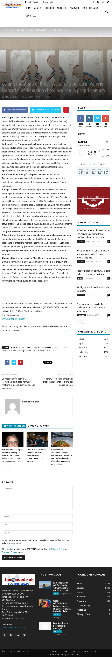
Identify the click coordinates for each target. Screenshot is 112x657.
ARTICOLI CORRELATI (14, 426)
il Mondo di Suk (11, 97)
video (55, 351)
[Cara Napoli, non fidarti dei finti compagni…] (45, 626)
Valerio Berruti (44, 351)
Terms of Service (10, 552)
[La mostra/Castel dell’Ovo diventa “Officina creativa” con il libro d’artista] (45, 585)
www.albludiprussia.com (13, 318)
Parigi (21, 351)
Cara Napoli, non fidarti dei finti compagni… (60, 626)
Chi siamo (93, 8)
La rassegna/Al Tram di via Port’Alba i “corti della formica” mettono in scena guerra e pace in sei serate (18, 383)
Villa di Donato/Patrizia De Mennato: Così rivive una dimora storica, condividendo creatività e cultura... (93, 234)
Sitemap (94, 651)
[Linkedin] (103, 2)
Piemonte (31, 351)
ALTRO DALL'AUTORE (38, 426)
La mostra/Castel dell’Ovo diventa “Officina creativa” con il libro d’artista (61, 586)
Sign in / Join (48, 2)
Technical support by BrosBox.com (63, 654)
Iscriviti (106, 116)
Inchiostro (61, 8)
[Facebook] (93, 2)
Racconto (83, 356)
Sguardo (38, 8)
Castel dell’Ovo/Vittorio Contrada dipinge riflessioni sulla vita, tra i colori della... (62, 606)
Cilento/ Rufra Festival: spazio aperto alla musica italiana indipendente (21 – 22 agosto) (36, 455)
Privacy (85, 651)
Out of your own (9, 351)
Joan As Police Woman (42, 347)
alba (28, 347)
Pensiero (49, 8)
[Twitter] (108, 2)
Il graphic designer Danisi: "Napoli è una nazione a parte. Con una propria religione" (93, 254)
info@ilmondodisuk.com (13, 627)
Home (28, 8)
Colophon (75, 651)
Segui (89, 116)
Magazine (74, 8)
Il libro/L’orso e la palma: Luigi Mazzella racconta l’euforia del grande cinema (58, 381)
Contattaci (31, 15)
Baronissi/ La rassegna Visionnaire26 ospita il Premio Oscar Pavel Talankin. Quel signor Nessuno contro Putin (12, 455)
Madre (57, 347)
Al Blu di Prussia (17, 347)
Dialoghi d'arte (83, 614)
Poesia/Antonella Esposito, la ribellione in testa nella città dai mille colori (91, 307)
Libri (84, 8)
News (5, 78)
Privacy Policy (57, 549)
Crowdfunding (83, 605)
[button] (106, 11)
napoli (65, 347)
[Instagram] (98, 2)
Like (81, 116)
